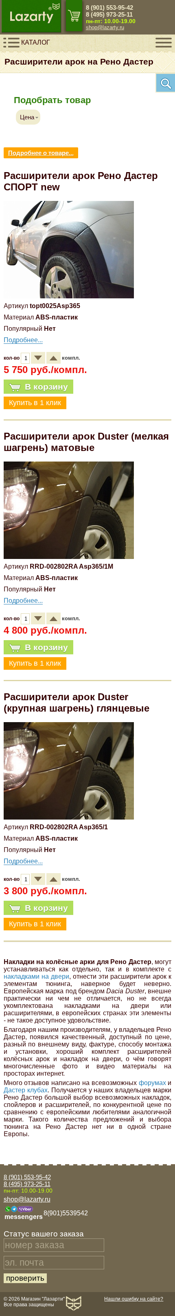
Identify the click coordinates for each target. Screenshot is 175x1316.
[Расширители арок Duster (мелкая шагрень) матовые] (69, 556)
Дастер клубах (26, 1090)
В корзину (46, 386)
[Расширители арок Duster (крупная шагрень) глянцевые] (69, 817)
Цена (27, 117)
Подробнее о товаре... (41, 152)
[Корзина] (74, 15)
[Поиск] (165, 83)
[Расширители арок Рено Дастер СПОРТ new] (69, 296)
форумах (152, 1082)
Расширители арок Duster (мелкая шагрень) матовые (86, 442)
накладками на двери (36, 976)
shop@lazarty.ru (105, 27)
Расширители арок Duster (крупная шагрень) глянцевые (76, 702)
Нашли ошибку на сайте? (133, 1299)
